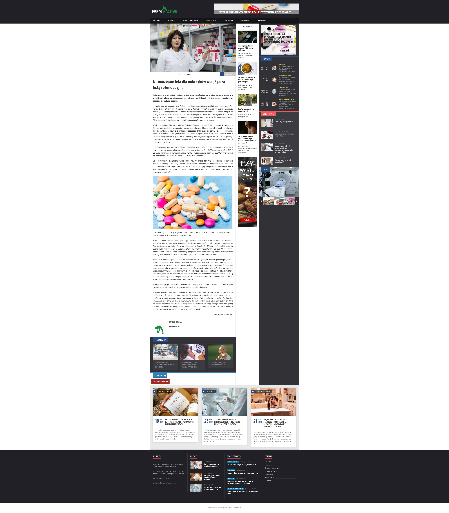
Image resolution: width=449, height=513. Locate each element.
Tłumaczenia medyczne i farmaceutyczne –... (212, 488)
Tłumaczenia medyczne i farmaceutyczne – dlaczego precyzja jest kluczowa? (287, 92)
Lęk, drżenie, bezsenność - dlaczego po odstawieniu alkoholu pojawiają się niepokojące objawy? (287, 104)
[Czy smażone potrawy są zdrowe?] (247, 158)
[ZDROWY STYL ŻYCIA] (175, 389)
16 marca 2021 (281, 157)
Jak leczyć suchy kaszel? (284, 122)
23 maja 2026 (210, 485)
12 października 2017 (283, 131)
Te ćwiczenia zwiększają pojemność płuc (241, 465)
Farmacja (172, 21)
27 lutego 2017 (242, 478)
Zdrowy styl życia (211, 21)
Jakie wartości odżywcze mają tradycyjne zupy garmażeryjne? (246, 80)
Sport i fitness (245, 21)
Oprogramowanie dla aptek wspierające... (211, 465)
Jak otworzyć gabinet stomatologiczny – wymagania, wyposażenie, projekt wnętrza (284, 149)
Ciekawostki (261, 21)
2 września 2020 (210, 461)
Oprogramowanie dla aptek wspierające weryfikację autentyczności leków (287, 69)
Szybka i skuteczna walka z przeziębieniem (242, 473)
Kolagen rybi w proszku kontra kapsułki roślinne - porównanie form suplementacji (287, 80)
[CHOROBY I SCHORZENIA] (273, 389)
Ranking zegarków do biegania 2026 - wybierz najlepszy (246, 48)
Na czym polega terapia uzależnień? (283, 161)
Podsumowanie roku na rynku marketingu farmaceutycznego (190, 365)
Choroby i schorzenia (190, 21)
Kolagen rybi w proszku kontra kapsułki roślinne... (212, 478)
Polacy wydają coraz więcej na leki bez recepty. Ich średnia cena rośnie (240, 482)
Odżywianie (229, 21)
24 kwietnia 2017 (243, 470)
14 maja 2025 (280, 143)
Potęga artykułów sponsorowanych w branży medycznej (165, 365)
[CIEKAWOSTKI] (224, 389)
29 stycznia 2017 (251, 489)
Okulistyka (157, 21)
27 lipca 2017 (280, 119)
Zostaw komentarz (160, 382)
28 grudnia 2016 (246, 462)
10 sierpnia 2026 (210, 473)
